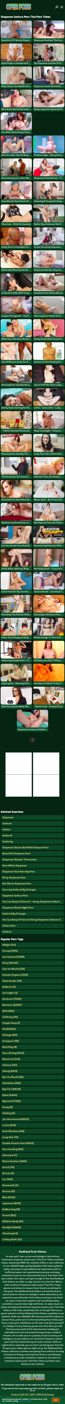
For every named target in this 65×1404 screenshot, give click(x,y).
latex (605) (9, 1125)
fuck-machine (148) (13, 1131)
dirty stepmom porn (14, 877)
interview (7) (9, 1155)
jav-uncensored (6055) (15, 1119)
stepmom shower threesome (19, 859)
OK (55, 1400)
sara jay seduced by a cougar (19, 889)
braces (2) (8, 1173)
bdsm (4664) (9, 1095)
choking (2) (8, 1113)
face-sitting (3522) (13, 1053)
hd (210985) (9, 1029)
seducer (7, 931)
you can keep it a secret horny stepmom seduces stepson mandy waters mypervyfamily (33, 919)
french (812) (9, 1215)
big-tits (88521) (11, 1089)
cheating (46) (10, 1233)
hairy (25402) (10, 962)
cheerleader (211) (12, 981)
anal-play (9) (9, 1047)
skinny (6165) (9, 1071)
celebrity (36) (10, 1017)
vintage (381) (9, 1035)
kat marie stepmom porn (16, 883)
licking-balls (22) (12, 1239)
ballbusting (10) (11, 1209)
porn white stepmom (14, 865)
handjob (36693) (11, 1227)
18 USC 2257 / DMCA (32, 1394)
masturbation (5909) (14, 1161)
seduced (7, 835)
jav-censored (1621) (13, 956)
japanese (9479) (11, 1203)
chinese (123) (9, 1065)
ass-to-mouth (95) (13, 1077)
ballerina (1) (9, 987)
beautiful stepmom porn (16, 853)
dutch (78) (8, 1167)
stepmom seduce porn (15, 895)
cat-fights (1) (10, 993)
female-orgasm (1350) (15, 975)
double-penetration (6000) (18, 1143)
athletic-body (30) (12, 1221)
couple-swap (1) (11, 1023)
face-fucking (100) (12, 1149)
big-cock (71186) (11, 1101)
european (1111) (10, 1041)
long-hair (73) (10, 1137)
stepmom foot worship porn (18, 871)
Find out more (25, 1401)
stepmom (8, 817)
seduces (7, 823)
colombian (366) (11, 1083)
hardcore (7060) (11, 999)
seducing (7, 841)
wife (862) (8, 1011)
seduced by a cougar (14, 913)
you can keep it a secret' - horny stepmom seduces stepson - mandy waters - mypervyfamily (33, 901)
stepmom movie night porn (17, 907)
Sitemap (49, 1394)
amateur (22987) (12, 1005)
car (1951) (7, 1179)
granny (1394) (10, 950)
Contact (15, 1394)
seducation (8, 925)
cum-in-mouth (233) (13, 968)
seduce (6, 829)
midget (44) (9, 944)
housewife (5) (10, 1185)
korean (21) (8, 1191)
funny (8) (7, 1107)
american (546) (11, 1059)
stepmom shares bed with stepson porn (25, 847)
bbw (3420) (8, 1197)
